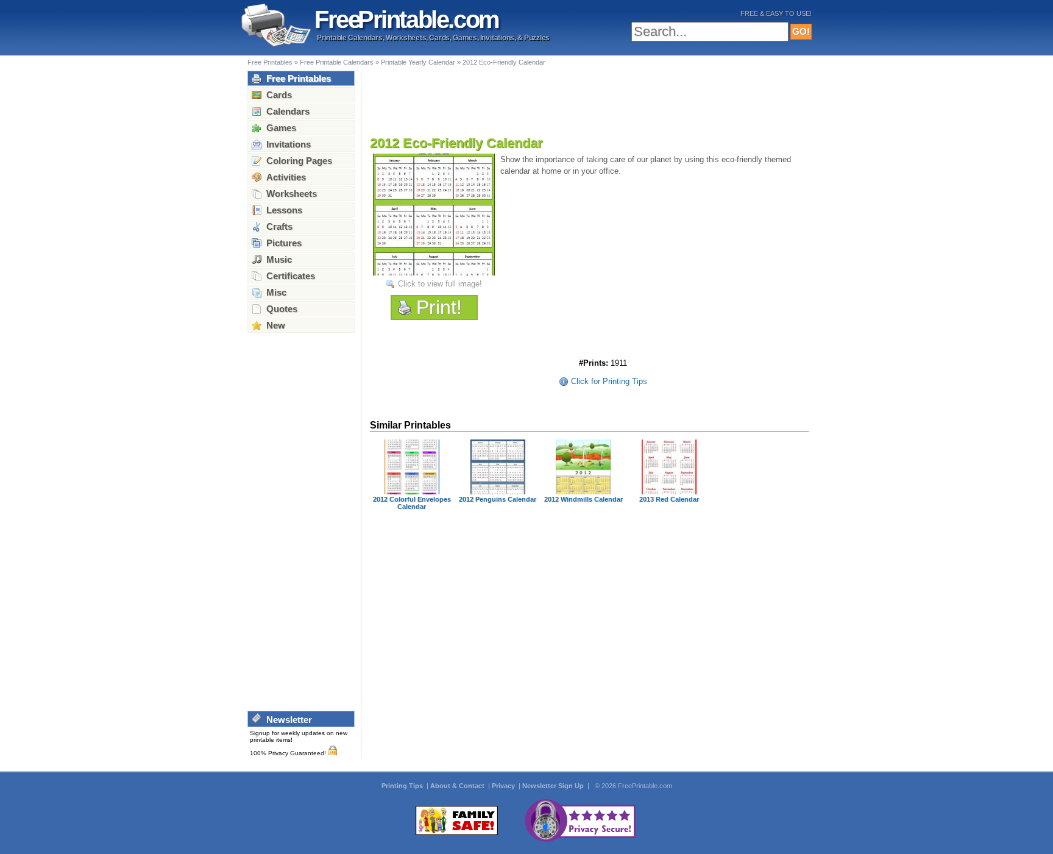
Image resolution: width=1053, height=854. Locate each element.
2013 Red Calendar (669, 499)
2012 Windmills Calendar (583, 499)
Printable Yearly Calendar (418, 62)
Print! (439, 307)
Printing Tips (403, 785)
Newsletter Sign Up (554, 785)
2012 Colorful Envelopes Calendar (412, 503)
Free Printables (269, 62)
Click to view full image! (440, 283)
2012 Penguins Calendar (497, 499)
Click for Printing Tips (609, 381)
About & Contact (458, 785)
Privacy (504, 785)
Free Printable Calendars (337, 62)
